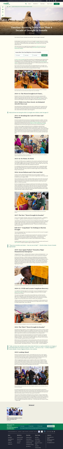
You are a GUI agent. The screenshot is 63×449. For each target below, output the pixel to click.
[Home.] (7, 6)
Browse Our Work (20, 437)
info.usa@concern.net (50, 442)
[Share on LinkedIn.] (3, 10)
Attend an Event (29, 437)
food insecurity (35, 47)
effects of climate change (35, 122)
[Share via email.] (3, 12)
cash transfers (17, 242)
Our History (10, 437)
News (10, 6)
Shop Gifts (37, 445)
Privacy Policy (27, 431)
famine (26, 241)
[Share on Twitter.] (3, 7)
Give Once (36, 437)
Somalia (37, 42)
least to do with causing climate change (38, 123)
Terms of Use (35, 431)
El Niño (39, 98)
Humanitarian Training (29, 444)
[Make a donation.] (3, 15)
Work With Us (20, 431)
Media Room (10, 444)
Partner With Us (28, 439)
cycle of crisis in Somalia (19, 59)
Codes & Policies (31, 431)
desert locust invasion (19, 292)
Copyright (23, 431)
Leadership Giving (29, 442)
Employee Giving (38, 447)
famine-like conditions (19, 48)
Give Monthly (37, 439)
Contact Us (10, 442)
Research (18, 442)
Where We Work (19, 439)
